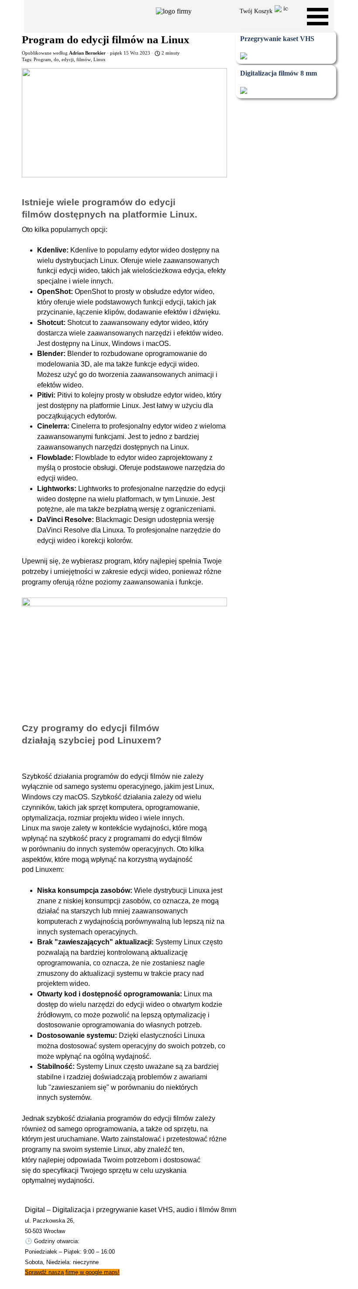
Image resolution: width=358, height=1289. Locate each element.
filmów (83, 59)
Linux (99, 59)
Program (42, 59)
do (56, 59)
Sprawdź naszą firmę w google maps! (72, 1272)
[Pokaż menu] (317, 16)
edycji (68, 59)
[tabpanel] (156, 1241)
